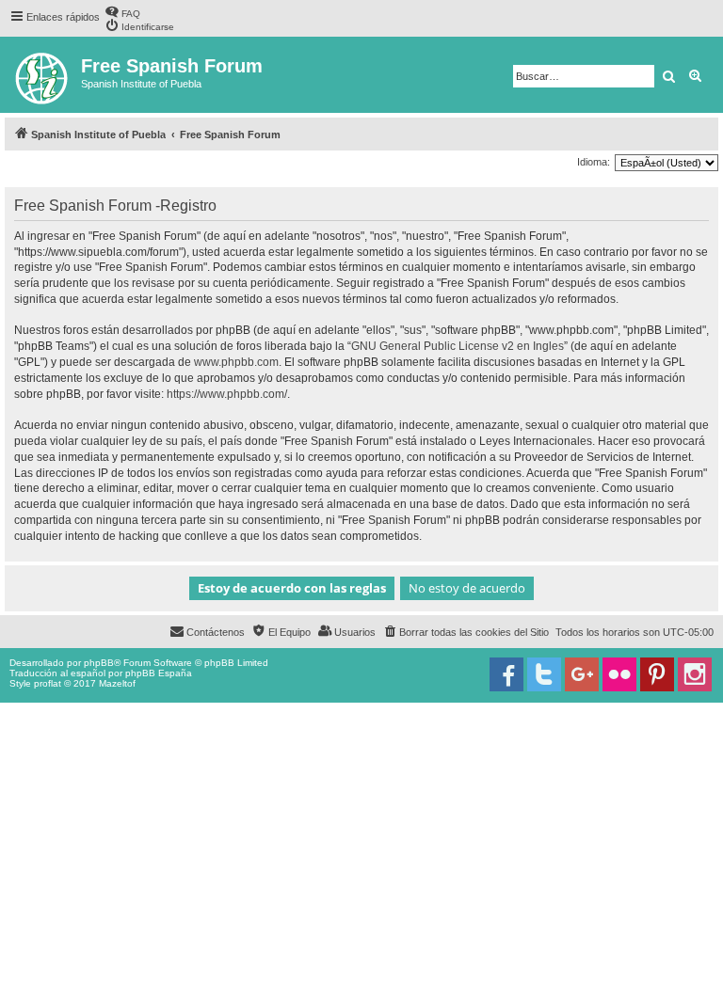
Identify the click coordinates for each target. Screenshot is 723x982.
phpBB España (158, 673)
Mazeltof (117, 683)
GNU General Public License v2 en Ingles (457, 346)
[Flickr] (619, 674)
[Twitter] (544, 674)
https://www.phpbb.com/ (227, 394)
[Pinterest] (657, 674)
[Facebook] (506, 674)
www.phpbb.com (236, 362)
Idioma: (593, 161)
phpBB (99, 662)
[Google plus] (582, 674)
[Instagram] (695, 674)
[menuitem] (122, 12)
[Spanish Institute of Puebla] (43, 74)
